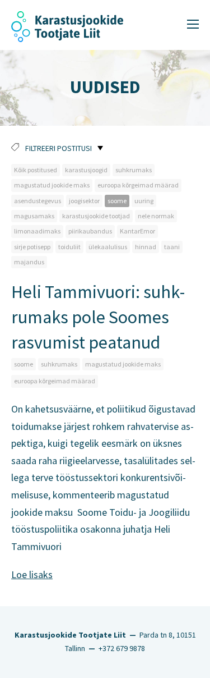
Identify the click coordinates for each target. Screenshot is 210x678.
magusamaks (34, 216)
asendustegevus (37, 200)
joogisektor (84, 200)
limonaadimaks (37, 231)
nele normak (156, 216)
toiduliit (69, 246)
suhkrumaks (133, 170)
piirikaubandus (90, 231)
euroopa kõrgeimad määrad (138, 185)
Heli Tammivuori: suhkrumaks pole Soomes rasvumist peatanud (98, 317)
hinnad (145, 246)
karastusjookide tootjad (96, 216)
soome (117, 200)
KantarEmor (137, 231)
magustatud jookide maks (52, 185)
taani (172, 246)
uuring (143, 200)
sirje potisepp (32, 246)
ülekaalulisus (107, 246)
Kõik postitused (35, 170)
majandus (29, 262)
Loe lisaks (32, 574)
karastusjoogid (86, 170)
